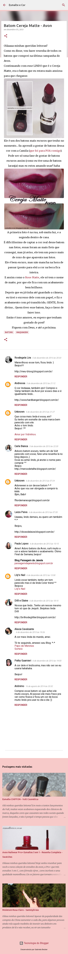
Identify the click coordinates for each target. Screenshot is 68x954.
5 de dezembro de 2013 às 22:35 (43, 446)
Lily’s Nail (20, 588)
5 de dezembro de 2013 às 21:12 (40, 383)
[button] (6, 36)
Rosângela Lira (23, 357)
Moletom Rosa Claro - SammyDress (20, 910)
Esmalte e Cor (17, 5)
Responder (21, 376)
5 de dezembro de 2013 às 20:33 (46, 358)
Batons (9, 332)
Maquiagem (22, 332)
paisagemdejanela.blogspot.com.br (34, 563)
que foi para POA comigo (45, 150)
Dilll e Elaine (21, 600)
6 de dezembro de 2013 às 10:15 (44, 544)
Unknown (20, 411)
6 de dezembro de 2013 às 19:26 (30, 632)
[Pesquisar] (63, 5)
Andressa (20, 383)
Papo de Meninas (24, 645)
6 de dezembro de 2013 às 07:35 (43, 512)
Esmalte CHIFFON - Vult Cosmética (20, 799)
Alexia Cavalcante (24, 629)
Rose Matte (32, 277)
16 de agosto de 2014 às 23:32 (39, 686)
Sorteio (19, 648)
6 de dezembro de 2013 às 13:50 (40, 575)
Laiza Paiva (21, 512)
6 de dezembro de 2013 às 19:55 (46, 661)
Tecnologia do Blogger (36, 943)
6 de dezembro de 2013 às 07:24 (40, 481)
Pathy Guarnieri (23, 660)
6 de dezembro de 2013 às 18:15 (43, 601)
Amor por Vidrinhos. (25, 434)
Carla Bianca (21, 446)
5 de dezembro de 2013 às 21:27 (40, 412)
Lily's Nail (20, 575)
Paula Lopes (21, 543)
